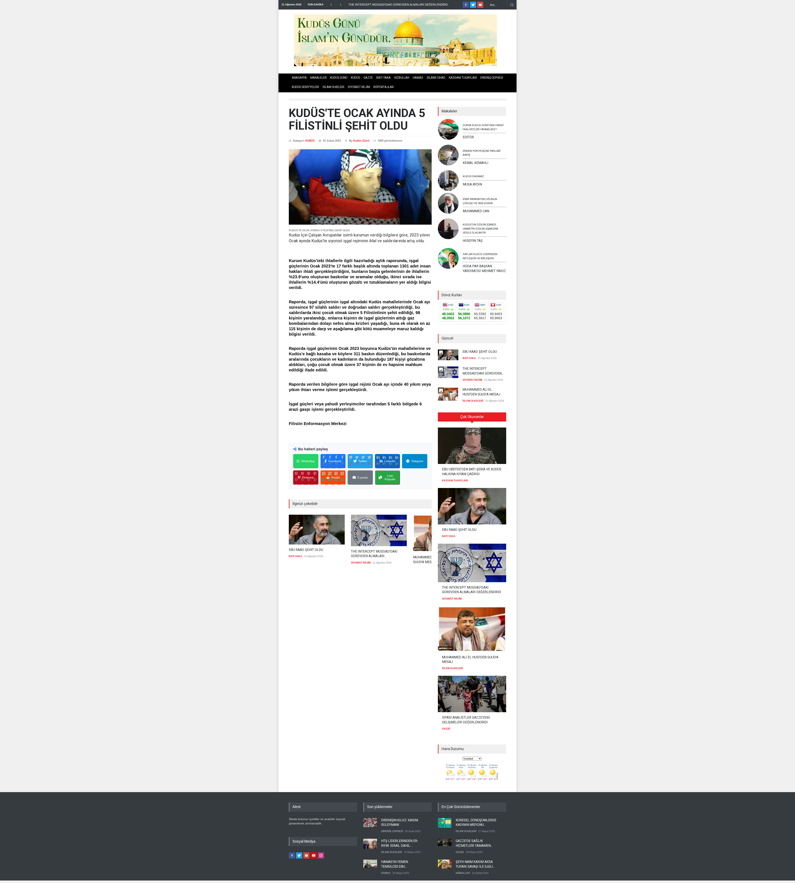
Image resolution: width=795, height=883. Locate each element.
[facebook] (466, 5)
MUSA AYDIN (472, 184)
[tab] (472, 418)
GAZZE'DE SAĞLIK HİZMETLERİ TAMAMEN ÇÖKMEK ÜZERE (473, 843)
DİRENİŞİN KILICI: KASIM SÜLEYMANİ (399, 822)
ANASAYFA (299, 77)
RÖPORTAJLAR (383, 87)
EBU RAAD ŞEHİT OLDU (306, 550)
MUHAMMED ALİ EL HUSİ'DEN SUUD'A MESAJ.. (380, 4)
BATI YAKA (383, 77)
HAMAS (418, 77)
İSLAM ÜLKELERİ (333, 87)
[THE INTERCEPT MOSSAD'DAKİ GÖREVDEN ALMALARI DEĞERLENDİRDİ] (379, 530)
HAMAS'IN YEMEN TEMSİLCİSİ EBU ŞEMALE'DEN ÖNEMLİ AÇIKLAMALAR (397, 864)
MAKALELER (318, 77)
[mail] (480, 5)
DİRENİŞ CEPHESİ (491, 77)
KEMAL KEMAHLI (475, 163)
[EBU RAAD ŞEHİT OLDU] (317, 529)
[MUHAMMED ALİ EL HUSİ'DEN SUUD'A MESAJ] (472, 629)
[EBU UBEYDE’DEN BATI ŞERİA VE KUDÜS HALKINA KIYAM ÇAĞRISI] (472, 446)
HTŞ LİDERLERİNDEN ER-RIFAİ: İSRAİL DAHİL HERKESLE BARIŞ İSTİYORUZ (402, 843)
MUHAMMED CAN (476, 211)
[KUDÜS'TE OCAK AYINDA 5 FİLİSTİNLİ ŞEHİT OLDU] (360, 187)
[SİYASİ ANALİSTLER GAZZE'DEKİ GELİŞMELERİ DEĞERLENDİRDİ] (472, 694)
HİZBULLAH (401, 77)
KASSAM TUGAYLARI (463, 77)
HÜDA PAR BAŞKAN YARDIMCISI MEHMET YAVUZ (484, 268)
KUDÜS (355, 77)
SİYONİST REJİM (359, 87)
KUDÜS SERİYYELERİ (305, 87)
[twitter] (473, 5)
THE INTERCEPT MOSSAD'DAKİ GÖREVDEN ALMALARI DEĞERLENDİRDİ (374, 554)
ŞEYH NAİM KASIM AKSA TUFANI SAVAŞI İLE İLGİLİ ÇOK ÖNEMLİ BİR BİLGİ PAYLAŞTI (474, 864)
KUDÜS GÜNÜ (338, 77)
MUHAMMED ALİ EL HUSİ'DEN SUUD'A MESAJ (481, 392)
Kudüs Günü (361, 140)
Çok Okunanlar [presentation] (472, 416)
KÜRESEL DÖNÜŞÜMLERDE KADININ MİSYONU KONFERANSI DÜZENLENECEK (476, 822)
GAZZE (368, 77)
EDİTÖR (468, 137)
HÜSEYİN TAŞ (473, 241)
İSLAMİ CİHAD (436, 77)
